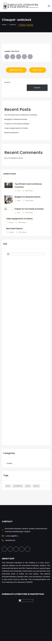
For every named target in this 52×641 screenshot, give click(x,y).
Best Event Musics (11, 132)
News (19, 201)
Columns (12, 25)
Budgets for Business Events (15, 119)
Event (28, 486)
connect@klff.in (11, 536)
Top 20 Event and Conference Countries (20, 115)
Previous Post (16, 70)
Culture (11, 232)
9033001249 (10, 540)
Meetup (36, 486)
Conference (18, 486)
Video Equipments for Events (16, 128)
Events (11, 222)
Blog (8, 486)
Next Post (37, 70)
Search (7, 82)
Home (4, 25)
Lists (18, 191)
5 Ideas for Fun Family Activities (16, 123)
